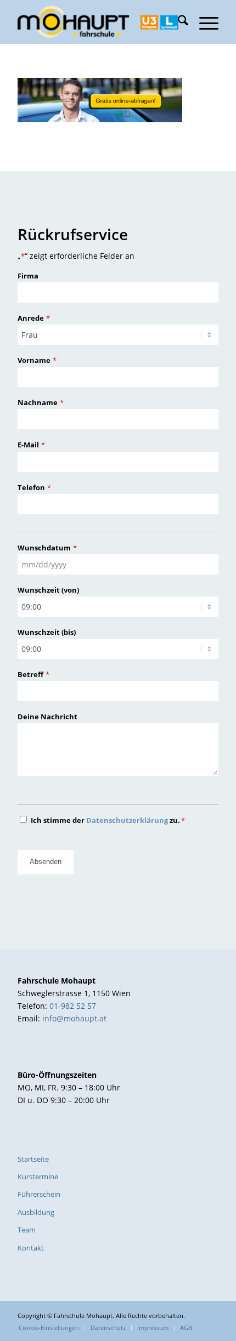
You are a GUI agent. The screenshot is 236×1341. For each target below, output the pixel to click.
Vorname (37, 360)
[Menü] (203, 22)
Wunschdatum (47, 548)
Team (27, 1230)
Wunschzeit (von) (48, 590)
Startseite (33, 1159)
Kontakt (31, 1248)
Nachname (40, 402)
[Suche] (177, 22)
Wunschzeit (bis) (47, 632)
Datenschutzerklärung (127, 820)
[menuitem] (177, 22)
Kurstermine (38, 1176)
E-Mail (31, 445)
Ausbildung (36, 1212)
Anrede (33, 318)
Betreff (33, 674)
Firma (28, 276)
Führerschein (39, 1194)
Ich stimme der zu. (108, 820)
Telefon (34, 487)
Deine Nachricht (47, 716)
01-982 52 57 (72, 1006)
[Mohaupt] (98, 22)
